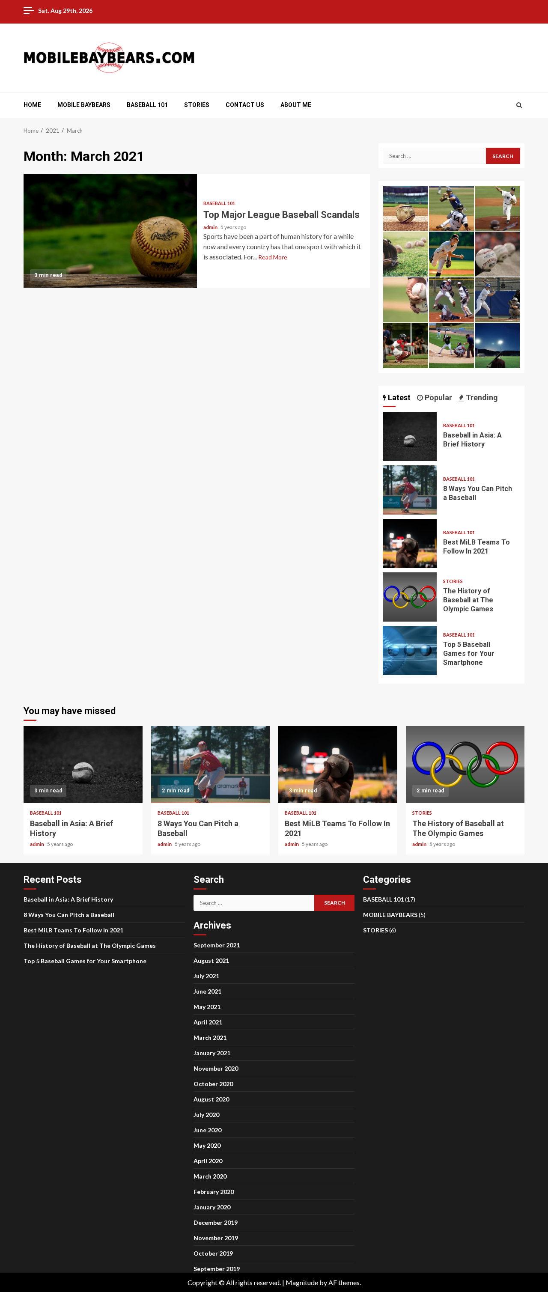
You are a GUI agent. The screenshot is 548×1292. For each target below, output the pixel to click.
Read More (272, 257)
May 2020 (207, 1145)
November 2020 (216, 1068)
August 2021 (211, 960)
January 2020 (212, 1207)
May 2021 (207, 1006)
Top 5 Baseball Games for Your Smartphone (410, 650)
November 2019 (216, 1237)
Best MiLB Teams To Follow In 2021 (410, 543)
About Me (295, 104)
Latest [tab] (398, 397)
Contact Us (245, 104)
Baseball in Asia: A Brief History (410, 436)
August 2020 (211, 1099)
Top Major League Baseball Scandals (110, 231)
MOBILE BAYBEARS (83, 104)
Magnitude (302, 1282)
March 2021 (210, 1037)
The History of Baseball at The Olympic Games (410, 597)
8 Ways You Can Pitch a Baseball (410, 490)
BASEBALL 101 (147, 104)
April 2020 (208, 1160)
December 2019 (216, 1222)
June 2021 (207, 991)
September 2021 (217, 945)
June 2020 (207, 1130)
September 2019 (217, 1268)
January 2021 (212, 1053)
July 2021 (206, 975)
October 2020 (213, 1083)
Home (32, 104)
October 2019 (213, 1253)
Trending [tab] (481, 397)
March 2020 (210, 1176)
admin (210, 227)
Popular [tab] (437, 397)
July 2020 (206, 1114)
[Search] (519, 105)
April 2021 (208, 1022)
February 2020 (214, 1191)
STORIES (196, 104)
